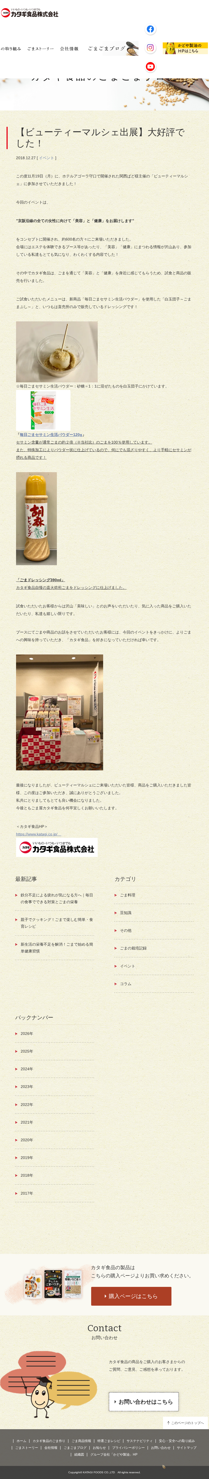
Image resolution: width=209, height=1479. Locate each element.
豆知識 (125, 913)
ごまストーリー (26, 1448)
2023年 (27, 1086)
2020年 (27, 1140)
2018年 (27, 1175)
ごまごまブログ (75, 1448)
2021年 (27, 1122)
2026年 (27, 1033)
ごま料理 (127, 895)
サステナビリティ (140, 1441)
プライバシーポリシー (128, 1448)
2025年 (27, 1051)
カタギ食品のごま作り (49, 1441)
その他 (125, 930)
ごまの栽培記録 (133, 948)
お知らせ (99, 1448)
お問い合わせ (161, 1448)
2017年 (27, 1193)
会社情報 (50, 1448)
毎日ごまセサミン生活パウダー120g (51, 434)
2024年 (27, 1069)
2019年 (27, 1157)
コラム (125, 984)
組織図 (79, 1454)
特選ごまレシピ (108, 1441)
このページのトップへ (187, 1423)
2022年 (27, 1104)
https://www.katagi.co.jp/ (38, 834)
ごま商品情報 (81, 1441)
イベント (46, 158)
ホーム (21, 1441)
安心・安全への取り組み (177, 1441)
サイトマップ (186, 1448)
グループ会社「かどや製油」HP (113, 1454)
